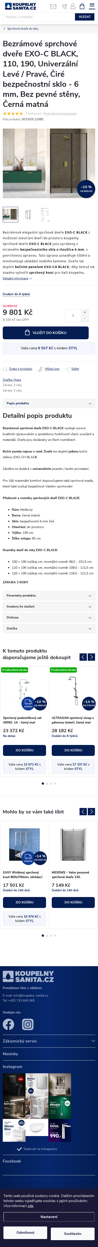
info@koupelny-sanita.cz (30, 995)
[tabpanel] (24, 721)
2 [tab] (47, 783)
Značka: (12, 380)
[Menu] (92, 6)
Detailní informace (15, 278)
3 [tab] (51, 783)
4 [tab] (55, 783)
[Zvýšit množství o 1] (84, 312)
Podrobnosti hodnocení (60, 114)
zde (30, 1205)
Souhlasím (72, 1233)
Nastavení (49, 1216)
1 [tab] (43, 783)
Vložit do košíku (50, 332)
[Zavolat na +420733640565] (64, 6)
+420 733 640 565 (21, 1000)
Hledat (85, 17)
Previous (83, 657)
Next (91, 657)
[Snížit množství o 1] (84, 319)
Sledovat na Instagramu (40, 1149)
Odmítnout (25, 1232)
